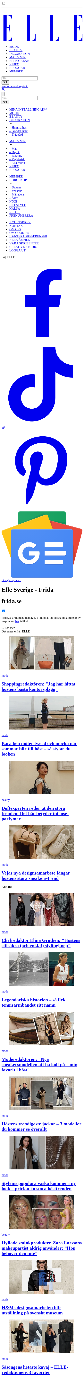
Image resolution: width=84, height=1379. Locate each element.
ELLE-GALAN (19, 60)
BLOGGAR (17, 67)
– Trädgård (16, 134)
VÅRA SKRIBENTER (24, 243)
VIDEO (14, 64)
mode (5, 675)
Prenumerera (9, 86)
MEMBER (16, 71)
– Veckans (15, 191)
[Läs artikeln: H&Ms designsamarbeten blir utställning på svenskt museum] (42, 1277)
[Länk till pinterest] (42, 509)
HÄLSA (14, 208)
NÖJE (13, 201)
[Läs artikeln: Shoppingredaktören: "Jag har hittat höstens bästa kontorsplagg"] (42, 653)
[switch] (3, 3)
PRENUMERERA (21, 215)
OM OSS (15, 229)
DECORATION (19, 53)
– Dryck (14, 152)
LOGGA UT (17, 250)
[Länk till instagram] (3, 427)
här (17, 621)
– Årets (13, 198)
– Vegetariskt (17, 159)
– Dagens (15, 187)
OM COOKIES (19, 232)
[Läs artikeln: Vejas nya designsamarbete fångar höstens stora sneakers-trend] (42, 842)
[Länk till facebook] (42, 342)
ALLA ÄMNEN (19, 239)
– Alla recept (17, 162)
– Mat (13, 148)
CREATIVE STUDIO (23, 247)
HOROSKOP (18, 180)
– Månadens (16, 194)
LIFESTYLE (17, 205)
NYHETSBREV (20, 222)
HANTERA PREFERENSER (28, 236)
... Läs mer (8, 628)
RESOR (14, 212)
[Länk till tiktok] (42, 423)
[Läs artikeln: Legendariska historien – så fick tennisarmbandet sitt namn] (42, 969)
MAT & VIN (17, 57)
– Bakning (15, 155)
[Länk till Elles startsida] (42, 40)
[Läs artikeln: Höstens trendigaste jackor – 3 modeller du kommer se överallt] (42, 1093)
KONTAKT (17, 225)
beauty (6, 800)
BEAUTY (15, 50)
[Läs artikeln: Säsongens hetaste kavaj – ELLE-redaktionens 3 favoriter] (42, 1337)
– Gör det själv (18, 131)
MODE (14, 46)
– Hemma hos (18, 127)
